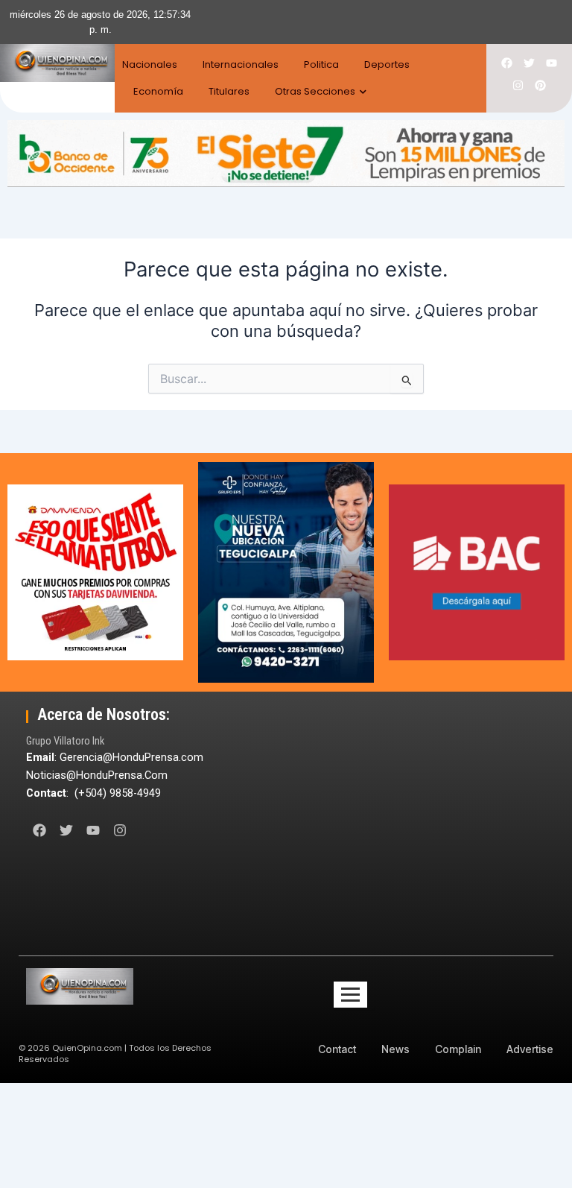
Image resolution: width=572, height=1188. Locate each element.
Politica (321, 64)
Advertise (529, 1049)
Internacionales (241, 64)
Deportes (387, 64)
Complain (458, 1049)
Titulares (229, 91)
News (395, 1049)
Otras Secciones (315, 91)
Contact (337, 1049)
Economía (158, 91)
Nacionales (149, 64)
